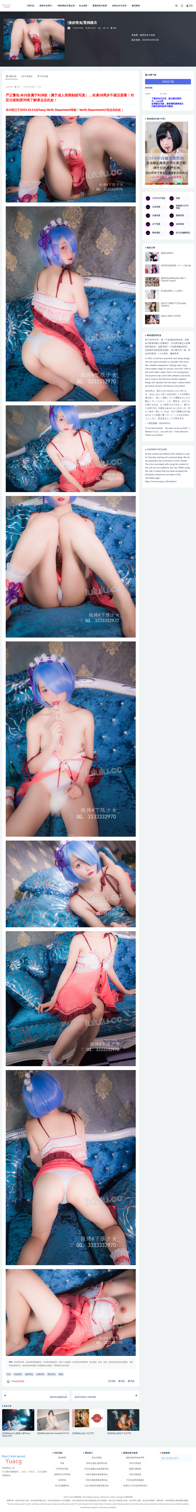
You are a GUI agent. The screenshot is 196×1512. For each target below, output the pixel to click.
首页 (18, 87)
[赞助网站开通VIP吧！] (168, 153)
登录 (191, 6)
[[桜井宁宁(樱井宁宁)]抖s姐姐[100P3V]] (152, 307)
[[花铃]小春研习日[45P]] (152, 320)
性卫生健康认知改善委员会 (97, 1469)
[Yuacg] (69, 28)
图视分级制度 (135, 1469)
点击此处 (47, 100)
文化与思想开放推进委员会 (97, 1486)
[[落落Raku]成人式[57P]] (88, 1418)
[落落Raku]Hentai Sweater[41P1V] (53, 1433)
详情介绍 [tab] (12, 76)
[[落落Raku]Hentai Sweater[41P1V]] (53, 1420)
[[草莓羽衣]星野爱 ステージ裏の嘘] (152, 269)
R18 (8, 1374)
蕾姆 (61, 1374)
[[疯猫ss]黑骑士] (152, 259)
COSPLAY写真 (78, 28)
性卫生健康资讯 (62, 1486)
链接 (132, 1381)
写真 (62, 1463)
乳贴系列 (18, 1374)
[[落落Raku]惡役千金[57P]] (123, 1420)
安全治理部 (97, 1458)
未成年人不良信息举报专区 (135, 1486)
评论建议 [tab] (28, 76)
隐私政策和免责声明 (135, 1458)
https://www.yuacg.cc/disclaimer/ (161, 481)
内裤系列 (40, 1374)
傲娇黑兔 (29, 1374)
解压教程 (136, 6)
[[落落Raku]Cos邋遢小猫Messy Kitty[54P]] (18, 1420)
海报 (122, 1381)
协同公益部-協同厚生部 (96, 1463)
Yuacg (17, 1381)
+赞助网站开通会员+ (66, 6)
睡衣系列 (51, 1374)
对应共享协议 (135, 1463)
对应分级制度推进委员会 (97, 1480)
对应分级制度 (135, 1475)
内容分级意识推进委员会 (97, 1475)
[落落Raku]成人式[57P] (83, 1433)
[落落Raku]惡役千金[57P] (119, 1433)
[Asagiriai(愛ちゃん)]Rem (172, 291)
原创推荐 (62, 1458)
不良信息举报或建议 (135, 1480)
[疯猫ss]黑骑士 (167, 253)
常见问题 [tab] (44, 76)
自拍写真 (62, 1480)
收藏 (113, 1381)
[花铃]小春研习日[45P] (171, 316)
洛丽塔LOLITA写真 (62, 1475)
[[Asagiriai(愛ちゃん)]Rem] (152, 295)
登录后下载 (168, 82)
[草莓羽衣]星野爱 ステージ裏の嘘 (176, 266)
